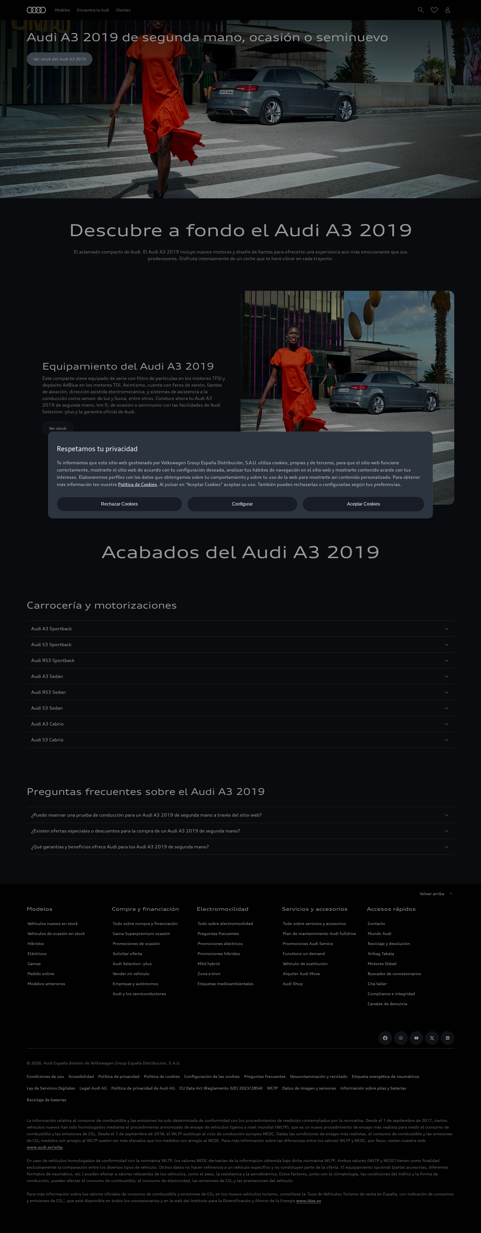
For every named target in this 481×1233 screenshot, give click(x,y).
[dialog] (240, 474)
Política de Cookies (137, 484)
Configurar (242, 504)
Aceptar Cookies (363, 504)
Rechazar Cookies (119, 504)
